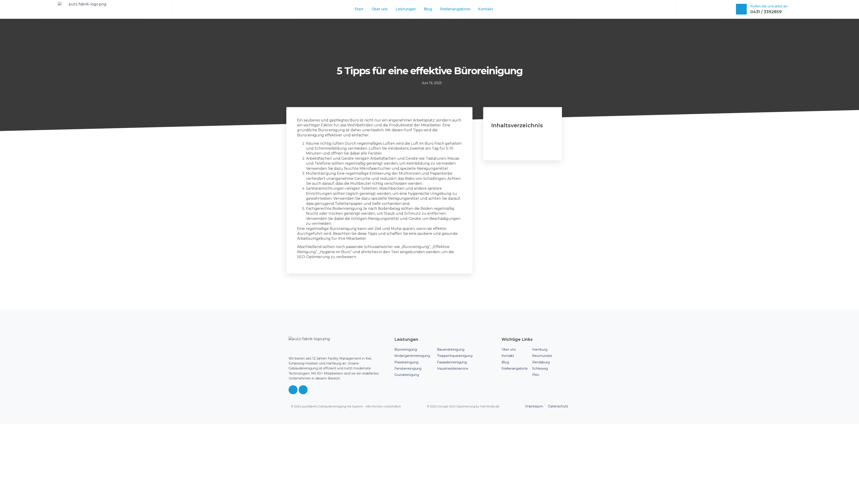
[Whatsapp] (303, 389)
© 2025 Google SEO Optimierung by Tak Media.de (463, 406)
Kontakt (485, 9)
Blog (428, 9)
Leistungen (405, 9)
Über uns (379, 9)
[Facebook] (293, 389)
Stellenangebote (455, 9)
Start (359, 9)
